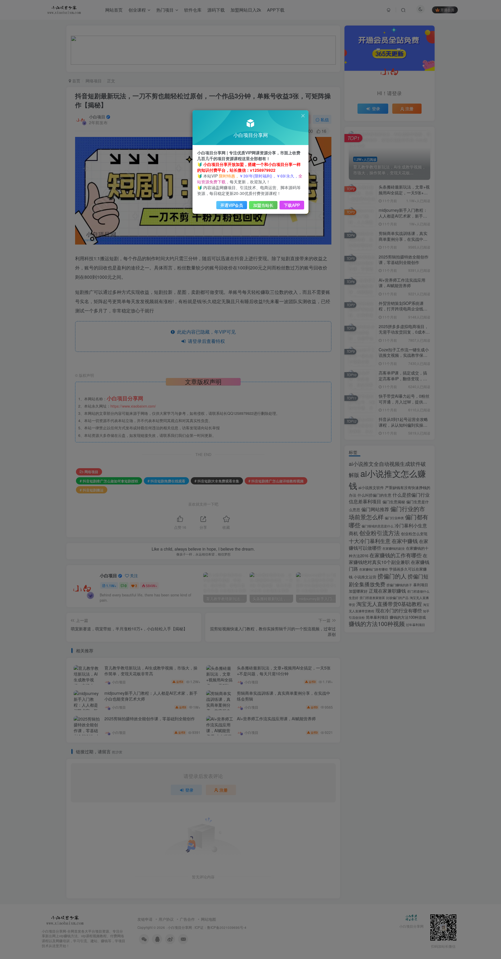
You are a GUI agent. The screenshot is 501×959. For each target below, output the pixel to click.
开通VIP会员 (231, 205)
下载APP (292, 205)
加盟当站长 (263, 205)
